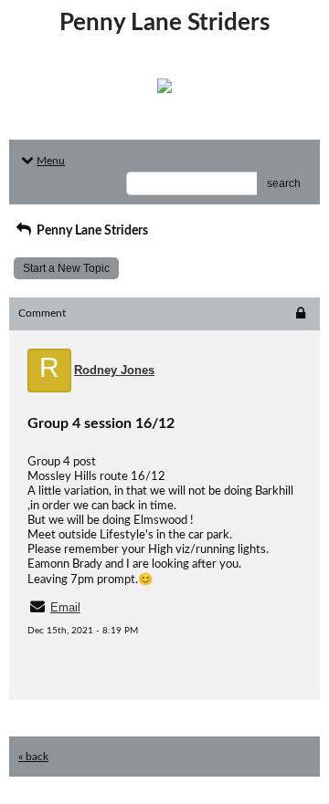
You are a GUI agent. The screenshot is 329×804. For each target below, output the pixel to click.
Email (65, 607)
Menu (51, 160)
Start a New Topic (66, 268)
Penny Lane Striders (91, 230)
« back (33, 756)
